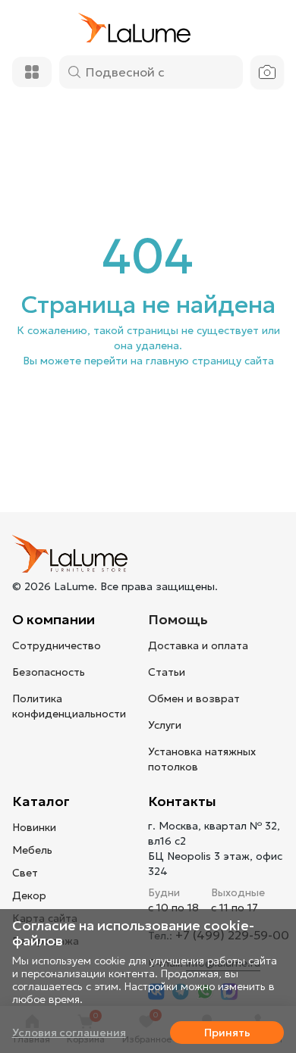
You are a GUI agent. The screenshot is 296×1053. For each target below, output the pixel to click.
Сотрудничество (56, 645)
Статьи (166, 672)
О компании (53, 619)
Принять (227, 1032)
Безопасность (48, 672)
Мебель (32, 850)
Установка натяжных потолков (202, 759)
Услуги (164, 725)
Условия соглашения (69, 1032)
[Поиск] (74, 72)
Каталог (41, 801)
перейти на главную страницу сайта (179, 360)
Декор (29, 895)
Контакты (182, 801)
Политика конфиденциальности (69, 706)
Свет (25, 873)
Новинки (34, 827)
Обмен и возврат (194, 698)
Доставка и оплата (198, 645)
